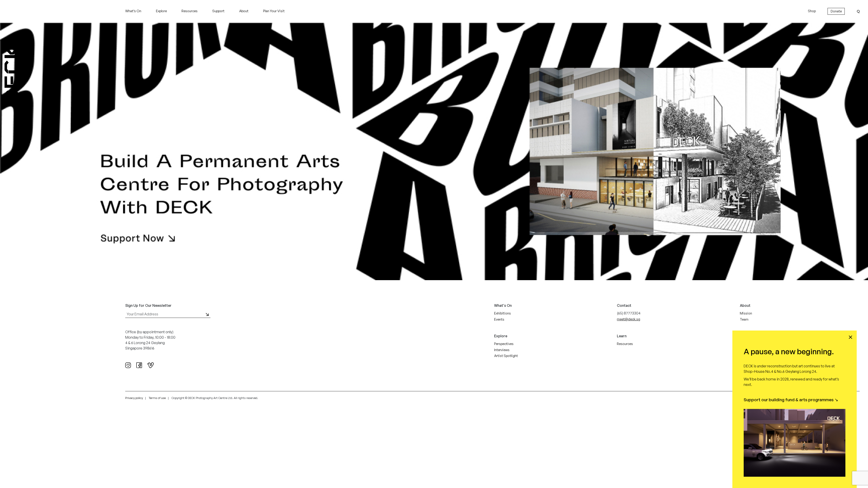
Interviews (501, 350)
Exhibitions (502, 313)
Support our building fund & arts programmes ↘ (791, 399)
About (243, 11)
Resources (190, 11)
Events (499, 319)
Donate (836, 11)
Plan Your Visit (274, 11)
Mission (746, 313)
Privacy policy (134, 398)
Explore (161, 11)
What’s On (133, 11)
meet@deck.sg (628, 319)
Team (744, 319)
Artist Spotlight (506, 356)
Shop (812, 11)
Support (218, 11)
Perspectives (504, 344)
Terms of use (157, 398)
